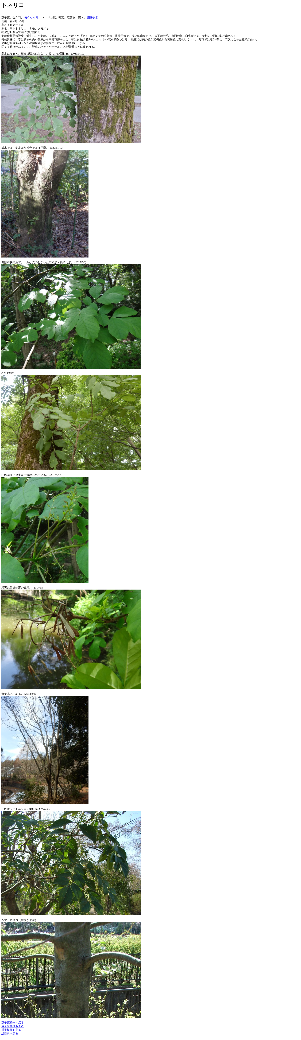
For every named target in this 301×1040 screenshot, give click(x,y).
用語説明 (92, 17)
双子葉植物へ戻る (12, 1022)
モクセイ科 (31, 17)
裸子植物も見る (11, 1029)
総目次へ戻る (9, 1033)
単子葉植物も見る (12, 1026)
